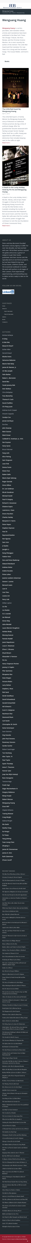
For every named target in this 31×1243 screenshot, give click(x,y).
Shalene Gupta (7, 506)
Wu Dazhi (5, 824)
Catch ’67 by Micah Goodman (9, 1223)
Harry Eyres (6, 446)
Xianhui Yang (6, 828)
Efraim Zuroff (7, 860)
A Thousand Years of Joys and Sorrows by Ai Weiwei (15, 1128)
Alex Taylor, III (7, 756)
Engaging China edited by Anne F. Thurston (13, 1152)
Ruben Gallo (6, 474)
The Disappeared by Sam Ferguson (11, 1011)
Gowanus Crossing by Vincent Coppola (12, 877)
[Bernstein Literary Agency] (12, 5)
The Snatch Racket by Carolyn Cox (11, 1101)
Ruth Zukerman (7, 856)
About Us (4, 308)
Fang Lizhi (5, 453)
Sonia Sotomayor (8, 728)
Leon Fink (5, 464)
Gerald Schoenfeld (8, 703)
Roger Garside (7, 481)
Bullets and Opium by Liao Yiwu (10, 1214)
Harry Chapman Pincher (10, 664)
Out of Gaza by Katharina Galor (10, 911)
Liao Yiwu (5, 592)
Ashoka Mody (7, 631)
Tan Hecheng (7, 753)
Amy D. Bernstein (8, 311)
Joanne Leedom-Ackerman (11, 578)
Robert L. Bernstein (9, 378)
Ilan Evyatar (6, 442)
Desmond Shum (7, 717)
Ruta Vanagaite (7, 778)
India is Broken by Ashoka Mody (10, 1021)
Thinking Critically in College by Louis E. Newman (15, 1005)
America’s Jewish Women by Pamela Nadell (13, 1196)
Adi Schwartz (6, 706)
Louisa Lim (6, 596)
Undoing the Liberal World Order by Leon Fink (14, 1122)
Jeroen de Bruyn (7, 421)
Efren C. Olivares (8, 649)
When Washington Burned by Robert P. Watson (14, 985)
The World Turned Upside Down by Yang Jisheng (14, 1181)
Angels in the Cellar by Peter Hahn (11, 927)
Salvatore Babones (8, 360)
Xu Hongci (5, 831)
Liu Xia (4, 606)
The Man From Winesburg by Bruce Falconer (13, 874)
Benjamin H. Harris (8, 521)
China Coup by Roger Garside (9, 1058)
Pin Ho (4, 660)
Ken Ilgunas (6, 539)
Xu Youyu (5, 835)
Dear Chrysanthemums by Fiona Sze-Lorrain (13, 956)
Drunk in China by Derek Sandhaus (11, 1220)
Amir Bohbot (6, 389)
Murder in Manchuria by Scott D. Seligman (13, 974)
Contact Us (4, 322)
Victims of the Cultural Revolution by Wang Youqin (15, 1017)
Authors (4, 317)
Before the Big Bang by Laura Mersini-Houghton (14, 1069)
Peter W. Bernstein (8, 314)
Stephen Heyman (8, 528)
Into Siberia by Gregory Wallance (10, 971)
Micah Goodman (8, 492)
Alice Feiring (6, 456)
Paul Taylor (6, 760)
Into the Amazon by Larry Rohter (10, 988)
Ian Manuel (6, 617)
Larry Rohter (6, 685)
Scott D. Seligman (8, 710)
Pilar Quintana (7, 671)
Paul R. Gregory (7, 499)
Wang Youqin (6, 796)
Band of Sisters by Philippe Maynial (11, 940)
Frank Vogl (6, 785)
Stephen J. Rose (7, 689)
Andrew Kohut (7, 567)
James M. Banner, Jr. (9, 367)
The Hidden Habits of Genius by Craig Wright (13, 1144)
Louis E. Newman (8, 646)
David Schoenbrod (8, 699)
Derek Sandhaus (8, 696)
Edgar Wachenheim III (10, 789)
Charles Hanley (7, 517)
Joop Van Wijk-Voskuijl (10, 774)
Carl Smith (6, 721)
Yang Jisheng (6, 839)
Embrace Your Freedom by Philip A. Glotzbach (14, 950)
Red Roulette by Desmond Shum (10, 1046)
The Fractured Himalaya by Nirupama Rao (13, 1040)
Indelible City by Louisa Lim (9, 1090)
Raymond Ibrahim (8, 535)
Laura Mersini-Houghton (10, 628)
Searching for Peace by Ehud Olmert (11, 1098)
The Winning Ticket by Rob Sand (10, 1084)
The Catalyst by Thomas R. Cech (10, 953)
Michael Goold (7, 496)
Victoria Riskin (7, 681)
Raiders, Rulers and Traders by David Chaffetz (14, 947)
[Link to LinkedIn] (27, 1241)
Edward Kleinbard (8, 564)
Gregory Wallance (8, 792)
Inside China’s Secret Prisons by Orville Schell (14, 888)
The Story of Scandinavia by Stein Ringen (12, 982)
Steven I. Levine (7, 581)
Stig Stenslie (6, 735)
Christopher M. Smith (9, 724)
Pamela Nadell (7, 639)
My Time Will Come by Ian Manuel (11, 1156)
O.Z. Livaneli (6, 614)
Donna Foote (6, 467)
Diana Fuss (6, 471)
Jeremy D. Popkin (8, 667)
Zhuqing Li (6, 846)
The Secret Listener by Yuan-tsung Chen (12, 1116)
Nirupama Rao (7, 674)
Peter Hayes (6, 524)
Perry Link (5, 599)
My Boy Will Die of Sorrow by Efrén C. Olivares (14, 1072)
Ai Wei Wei (6, 342)
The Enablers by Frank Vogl (9, 1132)
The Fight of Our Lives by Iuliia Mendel (12, 1043)
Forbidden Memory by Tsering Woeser (11, 1210)
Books (3, 319)
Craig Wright (6, 817)
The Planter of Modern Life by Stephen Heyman (14, 1202)
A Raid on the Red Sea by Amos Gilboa (12, 1168)
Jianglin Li (5, 549)
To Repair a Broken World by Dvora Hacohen (13, 1159)
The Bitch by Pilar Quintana (9, 1193)
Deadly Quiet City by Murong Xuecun (11, 1008)
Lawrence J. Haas (8, 510)
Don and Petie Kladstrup (10, 560)
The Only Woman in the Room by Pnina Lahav (14, 1050)
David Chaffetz (7, 403)
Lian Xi (4, 589)
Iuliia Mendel (6, 624)
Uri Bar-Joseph (7, 371)
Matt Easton (6, 432)
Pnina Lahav (6, 574)
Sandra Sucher (7, 746)
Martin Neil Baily (8, 364)
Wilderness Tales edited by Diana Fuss (12, 1014)
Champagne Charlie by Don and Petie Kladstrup (14, 1135)
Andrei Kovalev (7, 571)
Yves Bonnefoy (7, 396)
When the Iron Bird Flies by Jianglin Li (12, 1119)
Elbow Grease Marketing (21, 1239)
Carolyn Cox (6, 417)
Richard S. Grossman (9, 503)
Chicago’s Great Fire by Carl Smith (11, 1141)
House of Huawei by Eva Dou (9, 944)
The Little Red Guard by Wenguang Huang (11, 110)
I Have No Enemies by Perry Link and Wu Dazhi (14, 997)
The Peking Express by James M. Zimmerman (13, 1024)
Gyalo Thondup (7, 764)
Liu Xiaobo (6, 610)
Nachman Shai (7, 714)
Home (3, 306)
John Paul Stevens (8, 739)
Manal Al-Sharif (7, 346)
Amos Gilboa (6, 485)
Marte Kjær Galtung (9, 478)
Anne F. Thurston (8, 767)
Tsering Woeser (7, 814)
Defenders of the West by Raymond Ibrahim (13, 1066)
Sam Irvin (5, 542)
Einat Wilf (5, 806)
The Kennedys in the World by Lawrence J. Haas (14, 1165)
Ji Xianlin (5, 546)
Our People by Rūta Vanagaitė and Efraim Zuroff (14, 1217)
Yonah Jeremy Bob (8, 385)
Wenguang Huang (7, 11)
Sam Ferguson (7, 460)
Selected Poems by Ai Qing (9, 1125)
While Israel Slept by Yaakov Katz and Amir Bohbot (15, 908)
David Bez (5, 382)
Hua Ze (4, 531)
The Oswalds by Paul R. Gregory (10, 1037)
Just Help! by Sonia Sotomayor (10, 1109)
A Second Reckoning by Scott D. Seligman (12, 1138)
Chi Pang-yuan (7, 407)
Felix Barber (6, 374)
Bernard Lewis (7, 585)
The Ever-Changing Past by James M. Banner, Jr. (14, 1162)
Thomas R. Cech (7, 399)
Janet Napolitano (8, 642)
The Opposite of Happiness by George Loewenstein (15, 891)
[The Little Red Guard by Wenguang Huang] (15, 88)
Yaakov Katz (6, 556)
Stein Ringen (6, 678)
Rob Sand (5, 692)
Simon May (6, 621)
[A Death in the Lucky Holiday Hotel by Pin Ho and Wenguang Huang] (15, 166)
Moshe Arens (6, 357)
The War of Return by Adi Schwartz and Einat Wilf (14, 1199)
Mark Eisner (6, 435)
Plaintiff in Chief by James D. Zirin (11, 1226)
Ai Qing (4, 339)
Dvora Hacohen (7, 514)
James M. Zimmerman (10, 849)
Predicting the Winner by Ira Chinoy (11, 959)
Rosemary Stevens (8, 742)
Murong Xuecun (7, 635)
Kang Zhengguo (7, 553)
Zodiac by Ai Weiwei (7, 968)
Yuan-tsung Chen (8, 842)
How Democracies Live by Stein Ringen (12, 1087)
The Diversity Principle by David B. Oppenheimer (14, 895)
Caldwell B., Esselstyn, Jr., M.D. (12, 439)
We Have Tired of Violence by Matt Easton (13, 1080)
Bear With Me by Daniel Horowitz (10, 914)
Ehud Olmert (6, 653)
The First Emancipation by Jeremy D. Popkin (13, 880)
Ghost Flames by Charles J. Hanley (11, 1190)
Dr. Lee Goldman (8, 489)
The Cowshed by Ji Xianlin (9, 1113)
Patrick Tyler (6, 771)
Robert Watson (7, 799)
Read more (6, 143)
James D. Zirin (7, 853)
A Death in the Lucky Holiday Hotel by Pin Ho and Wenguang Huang (14, 189)
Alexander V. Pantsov (9, 656)
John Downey (6, 428)
